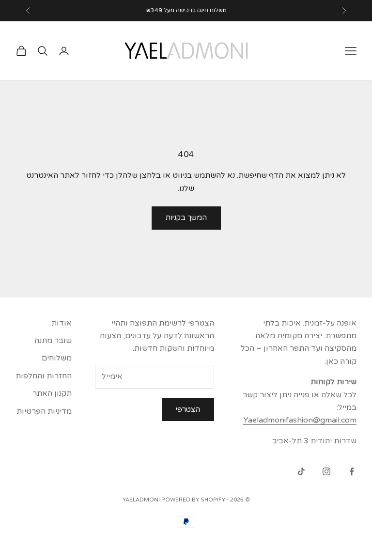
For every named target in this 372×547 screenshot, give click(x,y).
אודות (61, 323)
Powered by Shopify (193, 500)
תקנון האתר (52, 393)
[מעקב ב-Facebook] (351, 471)
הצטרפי (188, 409)
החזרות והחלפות (44, 376)
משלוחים (57, 358)
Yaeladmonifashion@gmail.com (299, 420)
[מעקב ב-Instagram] (326, 471)
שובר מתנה (53, 340)
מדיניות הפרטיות (44, 411)
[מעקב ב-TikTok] (301, 471)
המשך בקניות (186, 217)
